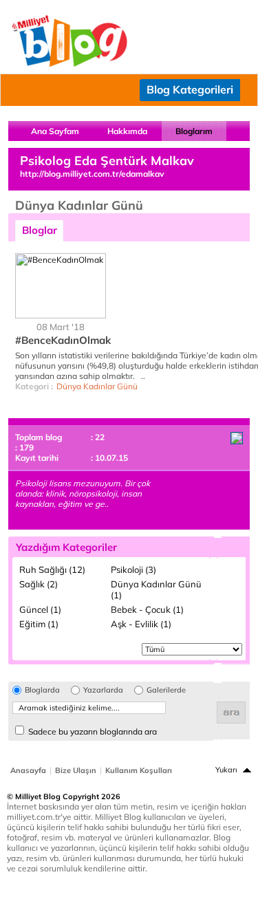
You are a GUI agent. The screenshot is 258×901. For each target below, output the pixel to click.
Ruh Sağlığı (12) (52, 569)
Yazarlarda (103, 690)
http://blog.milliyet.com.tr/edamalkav (92, 174)
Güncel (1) (40, 609)
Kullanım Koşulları (138, 770)
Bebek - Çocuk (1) (147, 609)
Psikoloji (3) (133, 569)
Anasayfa (28, 770)
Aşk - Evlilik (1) (141, 623)
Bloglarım (194, 131)
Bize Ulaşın (75, 770)
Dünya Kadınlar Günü (97, 386)
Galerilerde (166, 690)
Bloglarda (42, 690)
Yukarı (226, 769)
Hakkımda (127, 131)
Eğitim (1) (38, 623)
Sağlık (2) (38, 583)
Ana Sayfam (55, 131)
